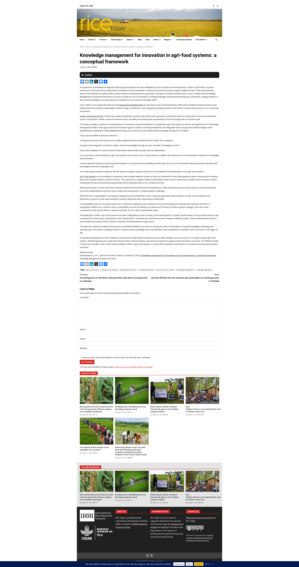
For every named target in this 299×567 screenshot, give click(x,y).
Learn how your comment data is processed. (133, 367)
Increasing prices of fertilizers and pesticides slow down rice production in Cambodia (113, 277)
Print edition (200, 40)
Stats (148, 40)
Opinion (129, 40)
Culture (156, 40)
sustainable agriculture (204, 270)
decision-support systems (165, 270)
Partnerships (116, 40)
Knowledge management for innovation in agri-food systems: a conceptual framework (178, 255)
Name (83, 329)
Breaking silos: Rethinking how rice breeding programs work (132, 390)
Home (82, 40)
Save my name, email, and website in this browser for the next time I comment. (116, 357)
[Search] (216, 40)
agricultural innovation (128, 270)
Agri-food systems (88, 176)
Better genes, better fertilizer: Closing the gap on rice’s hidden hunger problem (167, 390)
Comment (85, 297)
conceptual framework (146, 270)
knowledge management (185, 270)
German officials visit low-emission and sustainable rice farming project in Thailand (185, 277)
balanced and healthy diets (131, 105)
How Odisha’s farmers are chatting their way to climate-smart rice (202, 390)
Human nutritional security (91, 116)
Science (91, 40)
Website (83, 348)
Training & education (184, 40)
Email (83, 339)
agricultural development (110, 270)
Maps (140, 40)
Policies (102, 40)
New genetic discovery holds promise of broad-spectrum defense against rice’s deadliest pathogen (96, 390)
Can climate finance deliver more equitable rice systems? (96, 431)
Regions (167, 40)
